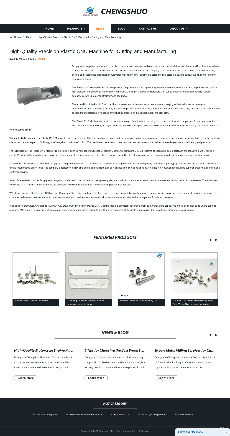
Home (49, 28)
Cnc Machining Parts (47, 414)
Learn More (26, 377)
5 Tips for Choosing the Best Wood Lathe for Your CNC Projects (133, 350)
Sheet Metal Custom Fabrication (85, 414)
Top (222, 427)
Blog (121, 28)
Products (74, 28)
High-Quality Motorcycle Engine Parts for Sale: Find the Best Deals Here (70, 350)
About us (177, 28)
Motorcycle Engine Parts (154, 414)
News (100, 28)
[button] (209, 240)
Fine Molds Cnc (122, 414)
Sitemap (145, 431)
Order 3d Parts (186, 414)
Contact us (148, 28)
